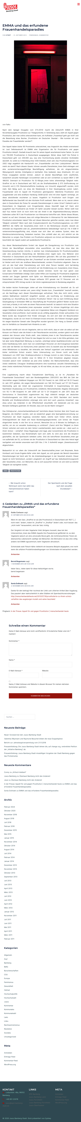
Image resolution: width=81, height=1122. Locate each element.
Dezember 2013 (10, 865)
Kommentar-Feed (11, 1061)
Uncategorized (10, 1037)
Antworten (15, 554)
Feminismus (33, 35)
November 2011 (10, 915)
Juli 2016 (7, 822)
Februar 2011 (9, 939)
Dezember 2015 (10, 830)
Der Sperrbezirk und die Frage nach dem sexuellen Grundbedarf (60, 486)
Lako (6, 1017)
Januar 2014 (9, 861)
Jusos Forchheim (35, 1100)
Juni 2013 (8, 884)
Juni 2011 (7, 923)
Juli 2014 (7, 853)
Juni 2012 (8, 900)
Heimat (7, 990)
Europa (7, 978)
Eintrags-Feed (9, 1057)
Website (45, 671)
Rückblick (8, 1029)
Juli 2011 (7, 919)
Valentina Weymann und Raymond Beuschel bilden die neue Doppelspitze (33, 739)
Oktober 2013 (9, 873)
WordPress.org (10, 1064)
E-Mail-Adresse (15, 671)
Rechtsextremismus (12, 1025)
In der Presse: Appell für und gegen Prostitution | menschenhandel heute (40, 611)
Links (6, 1021)
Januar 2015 (9, 838)
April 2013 (8, 888)
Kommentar (44, 35)
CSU (6, 974)
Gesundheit (8, 986)
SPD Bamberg (34, 1094)
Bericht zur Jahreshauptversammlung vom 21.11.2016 (25, 743)
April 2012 (8, 904)
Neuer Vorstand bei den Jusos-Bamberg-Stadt (22, 735)
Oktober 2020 (9, 811)
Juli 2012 (7, 896)
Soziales (7, 1033)
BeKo (6, 967)
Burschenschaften (11, 971)
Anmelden (8, 1053)
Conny (6, 772)
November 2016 (10, 814)
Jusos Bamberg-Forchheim (39, 1103)
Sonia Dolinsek (17, 583)
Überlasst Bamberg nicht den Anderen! (34, 776)
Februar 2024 (9, 807)
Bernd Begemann (18, 561)
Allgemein (8, 955)
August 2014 (9, 849)
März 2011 (8, 935)
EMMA (6, 471)
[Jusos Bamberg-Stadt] (11, 7)
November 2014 (10, 842)
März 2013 (8, 892)
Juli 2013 (7, 881)
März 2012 (8, 908)
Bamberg (7, 963)
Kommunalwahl (10, 1013)
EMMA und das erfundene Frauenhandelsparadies (38, 791)
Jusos (6, 1002)
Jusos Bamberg (10, 776)
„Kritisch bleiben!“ (19, 772)
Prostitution (15, 471)
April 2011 (8, 931)
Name (12, 660)
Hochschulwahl (10, 998)
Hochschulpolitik (10, 994)
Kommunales (9, 1009)
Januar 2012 (9, 912)
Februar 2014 (9, 857)
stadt (8, 35)
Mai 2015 (7, 834)
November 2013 (10, 869)
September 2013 (10, 877)
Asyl (5, 959)
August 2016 (9, 818)
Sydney (48, 1118)
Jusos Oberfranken (36, 1105)
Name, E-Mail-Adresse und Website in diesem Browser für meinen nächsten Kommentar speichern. (39, 685)
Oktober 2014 (9, 846)
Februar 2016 (9, 826)
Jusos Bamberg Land (37, 1097)
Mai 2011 (7, 927)
